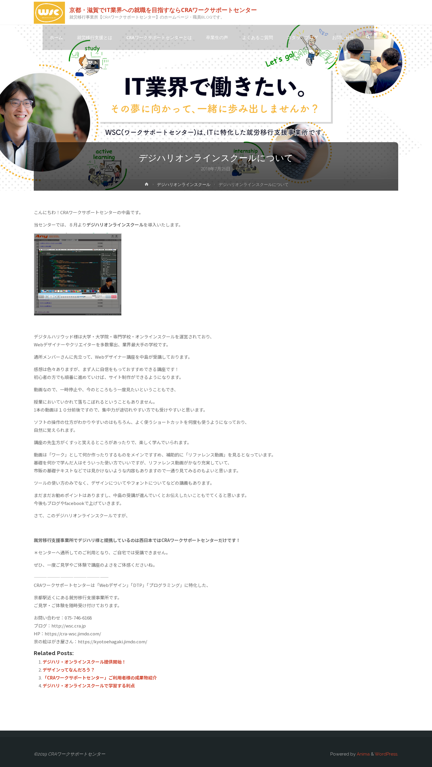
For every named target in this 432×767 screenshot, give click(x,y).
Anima (363, 754)
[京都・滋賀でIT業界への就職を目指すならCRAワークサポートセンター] (49, 12)
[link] (367, 37)
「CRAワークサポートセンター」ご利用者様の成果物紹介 (100, 677)
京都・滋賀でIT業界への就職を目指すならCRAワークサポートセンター (163, 10)
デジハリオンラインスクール (183, 184)
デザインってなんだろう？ (69, 670)
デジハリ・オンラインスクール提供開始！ (84, 662)
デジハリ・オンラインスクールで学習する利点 (89, 685)
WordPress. (386, 754)
